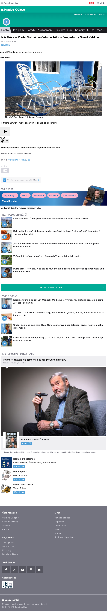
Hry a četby (9, 195)
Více (101, 30)
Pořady (30, 30)
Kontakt (58, 533)
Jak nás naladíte (62, 518)
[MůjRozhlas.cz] (5, 58)
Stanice (6, 525)
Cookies (5, 604)
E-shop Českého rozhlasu (18, 354)
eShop (5, 529)
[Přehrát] (5, 131)
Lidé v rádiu (60, 525)
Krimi (24, 195)
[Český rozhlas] (9, 3)
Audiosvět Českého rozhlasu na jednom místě (21, 208)
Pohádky (38, 195)
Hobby (5, 30)
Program (78, 15)
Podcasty (6, 550)
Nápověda (59, 521)
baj (29, 160)
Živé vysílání (68, 195)
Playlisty (60, 30)
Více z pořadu (10, 296)
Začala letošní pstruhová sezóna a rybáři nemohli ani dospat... (47, 256)
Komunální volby (10, 521)
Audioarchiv (90, 15)
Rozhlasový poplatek (65, 537)
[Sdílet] (7, 141)
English (44, 604)
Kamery (102, 15)
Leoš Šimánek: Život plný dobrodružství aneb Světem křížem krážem (50, 218)
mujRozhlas (7, 189)
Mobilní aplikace (10, 554)
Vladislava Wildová (17, 160)
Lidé (70, 30)
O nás (90, 30)
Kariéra (58, 529)
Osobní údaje (17, 604)
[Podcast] (2, 141)
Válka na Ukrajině (10, 518)
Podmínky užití (32, 604)
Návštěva (5, 45)
